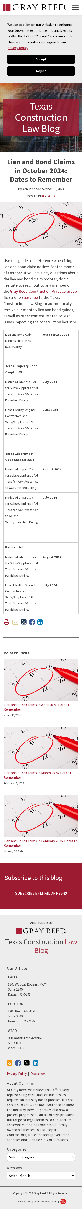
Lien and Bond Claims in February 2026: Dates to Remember (41, 843)
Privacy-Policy (17, 1074)
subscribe (30, 297)
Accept (41, 59)
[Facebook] (18, 1063)
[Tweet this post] (24, 622)
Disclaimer (38, 1074)
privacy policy (17, 47)
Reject (41, 71)
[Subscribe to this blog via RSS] (9, 1063)
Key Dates (48, 196)
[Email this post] (15, 622)
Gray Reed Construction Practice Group (43, 291)
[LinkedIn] (35, 1063)
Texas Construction (41, 946)
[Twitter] (27, 1063)
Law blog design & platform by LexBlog (38, 1201)
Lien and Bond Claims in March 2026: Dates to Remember (39, 775)
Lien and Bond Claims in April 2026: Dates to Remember (38, 707)
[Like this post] (32, 622)
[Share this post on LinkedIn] (40, 622)
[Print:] (6, 622)
